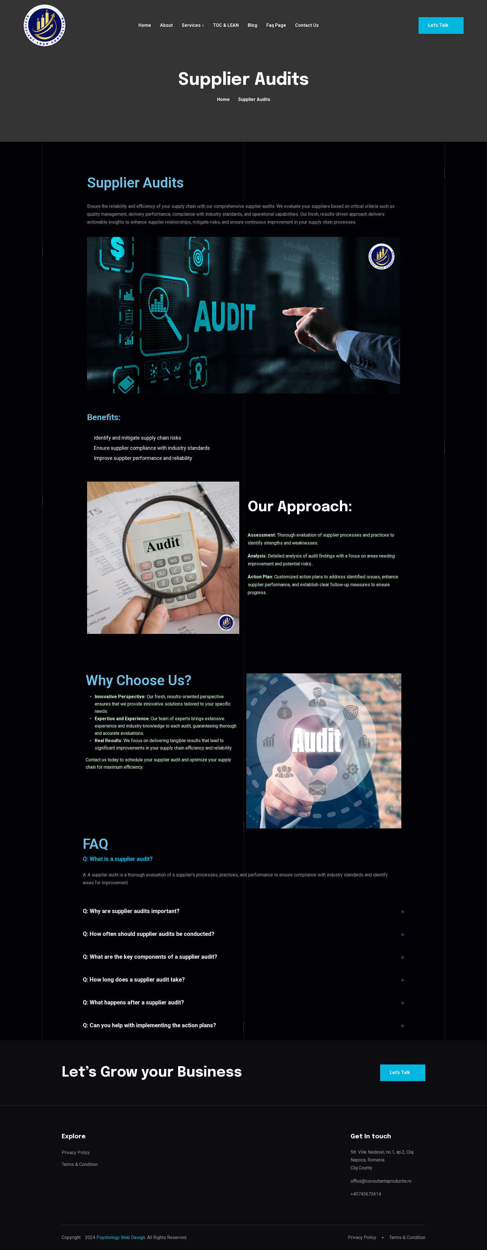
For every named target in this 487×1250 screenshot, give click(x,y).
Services (191, 25)
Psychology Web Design (120, 1237)
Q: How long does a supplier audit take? (134, 979)
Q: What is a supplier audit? (118, 859)
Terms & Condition (80, 1164)
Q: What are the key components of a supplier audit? (150, 956)
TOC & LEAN (226, 25)
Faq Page (276, 25)
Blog (252, 25)
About (166, 25)
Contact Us (307, 25)
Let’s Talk (438, 25)
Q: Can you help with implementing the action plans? (149, 1025)
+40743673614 (366, 1194)
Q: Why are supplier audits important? (131, 911)
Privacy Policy (76, 1152)
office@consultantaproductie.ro (381, 1181)
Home (144, 25)
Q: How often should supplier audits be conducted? (148, 934)
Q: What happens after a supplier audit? (133, 1002)
